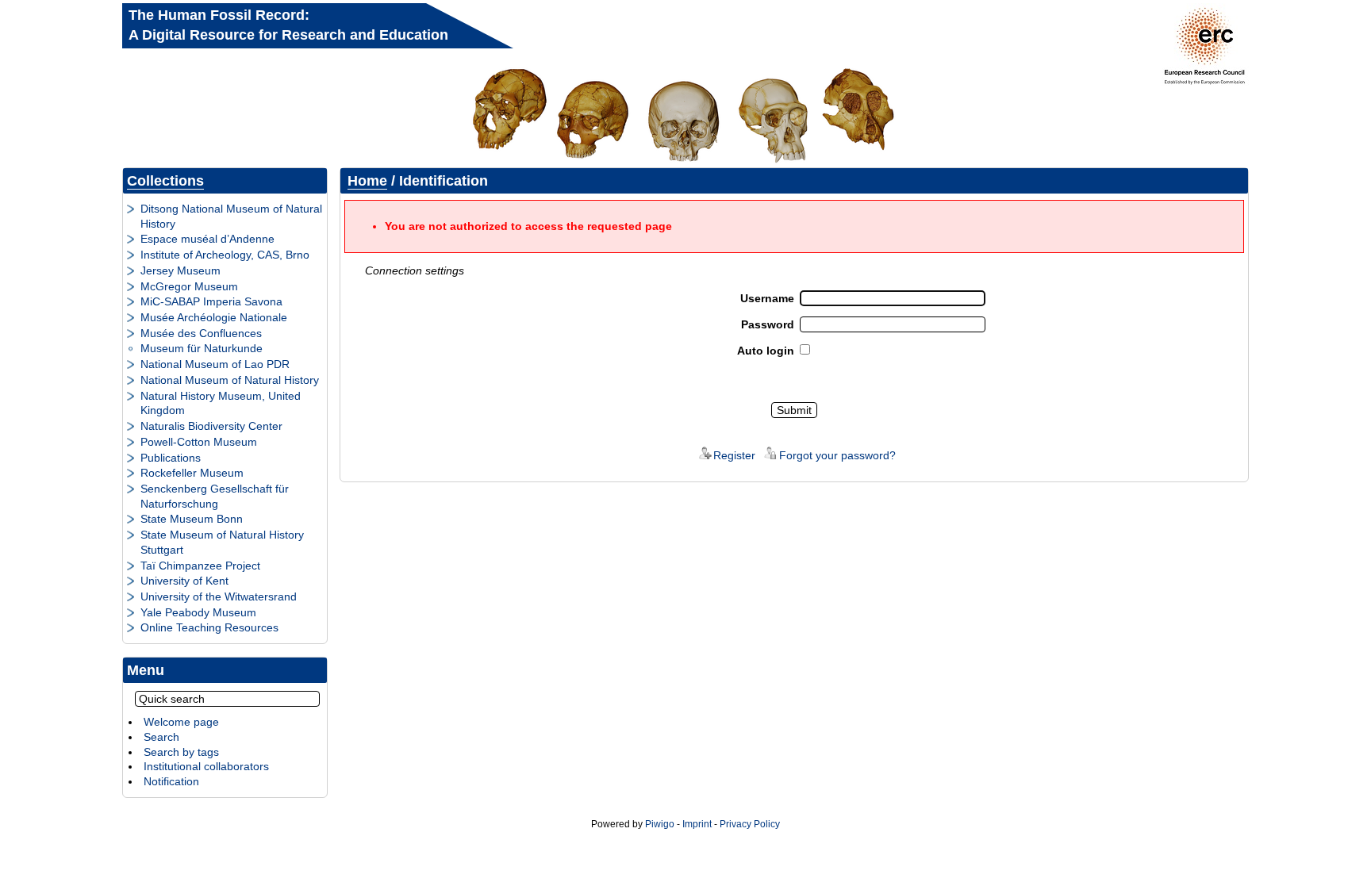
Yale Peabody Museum (198, 612)
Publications (170, 457)
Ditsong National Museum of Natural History (231, 216)
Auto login (765, 350)
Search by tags (181, 752)
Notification (171, 781)
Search (161, 737)
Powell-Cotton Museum (198, 441)
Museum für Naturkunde (201, 348)
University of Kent (184, 580)
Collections (165, 180)
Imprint (697, 824)
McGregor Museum (189, 286)
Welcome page (181, 721)
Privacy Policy (750, 824)
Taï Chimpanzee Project (200, 565)
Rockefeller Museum (192, 472)
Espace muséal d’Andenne (207, 238)
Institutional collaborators (206, 766)
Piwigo (659, 824)
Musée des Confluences (201, 333)
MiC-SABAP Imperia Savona (211, 301)
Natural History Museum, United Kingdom (220, 403)
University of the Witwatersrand (218, 596)
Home (367, 180)
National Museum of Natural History (229, 380)
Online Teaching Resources (209, 627)
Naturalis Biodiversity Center (211, 426)
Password (767, 324)
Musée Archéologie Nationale (213, 317)
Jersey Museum (180, 270)
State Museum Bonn (191, 518)
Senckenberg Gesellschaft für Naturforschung (214, 496)
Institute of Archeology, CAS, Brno (224, 254)
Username (767, 298)
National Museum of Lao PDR (215, 364)
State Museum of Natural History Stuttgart (222, 542)
